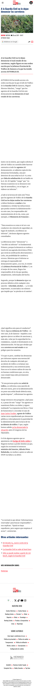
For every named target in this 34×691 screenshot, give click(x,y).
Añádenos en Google (10, 42)
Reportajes (20, 624)
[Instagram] (25, 600)
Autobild (8, 665)
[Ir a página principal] (17, 3)
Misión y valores (11, 645)
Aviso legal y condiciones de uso (16, 636)
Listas (12, 624)
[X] (15, 600)
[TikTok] (19, 600)
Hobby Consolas (18, 668)
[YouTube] (22, 600)
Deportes (9, 617)
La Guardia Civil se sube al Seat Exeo (17, 549)
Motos (15, 617)
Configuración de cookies (17, 649)
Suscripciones (22, 645)
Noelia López (6, 38)
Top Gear (27, 668)
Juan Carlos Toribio (8, 414)
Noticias (4, 571)
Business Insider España (19, 665)
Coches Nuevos (22, 611)
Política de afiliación (21, 642)
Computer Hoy (8, 668)
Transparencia (9, 642)
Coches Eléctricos (11, 611)
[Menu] (2, 2)
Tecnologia (23, 617)
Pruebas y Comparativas (21, 620)
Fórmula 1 (19, 614)
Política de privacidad (10, 639)
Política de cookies (23, 639)
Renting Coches (8, 620)
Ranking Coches (9, 614)
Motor (3, 35)
